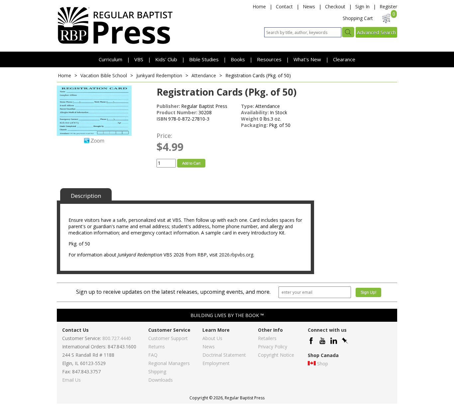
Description (86, 196)
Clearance (344, 59)
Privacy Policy (272, 346)
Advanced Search (376, 32)
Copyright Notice (276, 355)
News (309, 6)
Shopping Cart (358, 18)
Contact (284, 6)
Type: (247, 106)
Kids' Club (166, 59)
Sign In (362, 6)
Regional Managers (169, 363)
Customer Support (168, 338)
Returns (156, 346)
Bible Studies (204, 59)
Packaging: (254, 125)
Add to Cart (191, 163)
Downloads (160, 380)
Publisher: (168, 106)
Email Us (71, 380)
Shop (322, 363)
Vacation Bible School (103, 75)
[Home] (115, 43)
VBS (138, 59)
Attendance (203, 75)
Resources (270, 59)
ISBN (162, 119)
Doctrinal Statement (224, 355)
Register (388, 6)
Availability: (255, 112)
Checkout (335, 6)
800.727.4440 (116, 338)
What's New (307, 59)
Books (238, 59)
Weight (250, 119)
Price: (164, 136)
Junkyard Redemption (159, 75)
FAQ (153, 355)
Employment (216, 363)
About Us (212, 338)
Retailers (267, 338)
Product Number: (177, 112)
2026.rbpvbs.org (236, 254)
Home (259, 6)
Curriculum (111, 59)
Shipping (157, 371)
